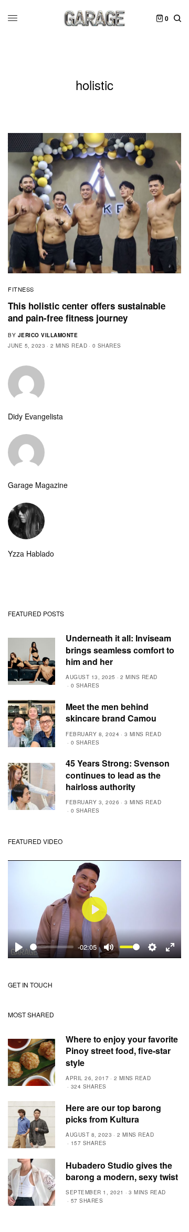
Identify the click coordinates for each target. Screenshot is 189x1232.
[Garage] (94, 18)
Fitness (21, 289)
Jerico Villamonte (48, 335)
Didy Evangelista (35, 416)
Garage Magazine (38, 485)
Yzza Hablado (31, 553)
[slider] (52, 947)
